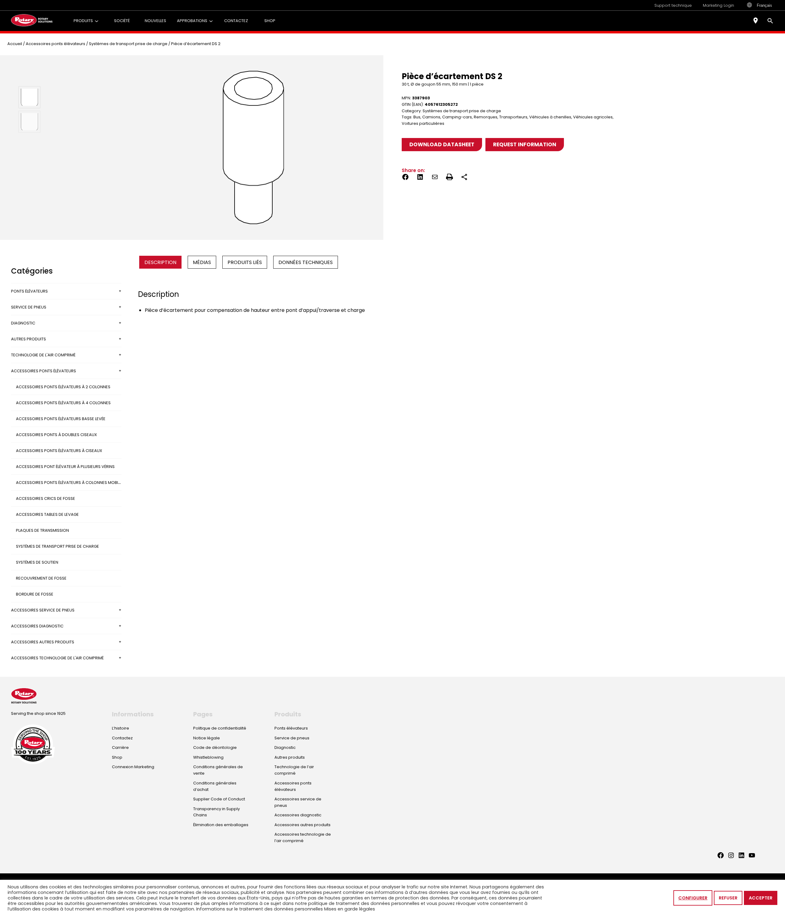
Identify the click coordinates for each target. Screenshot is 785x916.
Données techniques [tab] (305, 262)
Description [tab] (160, 262)
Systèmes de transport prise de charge (128, 44)
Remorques (485, 117)
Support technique (673, 5)
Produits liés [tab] (245, 262)
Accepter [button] (760, 898)
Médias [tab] (202, 262)
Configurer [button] (692, 898)
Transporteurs (513, 117)
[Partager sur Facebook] (405, 178)
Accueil (14, 44)
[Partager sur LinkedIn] (420, 178)
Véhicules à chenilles (550, 117)
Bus (416, 117)
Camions (431, 117)
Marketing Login (718, 5)
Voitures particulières (423, 123)
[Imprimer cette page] (449, 178)
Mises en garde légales (349, 909)
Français (764, 5)
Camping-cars (457, 117)
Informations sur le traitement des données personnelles (259, 909)
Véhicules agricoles (593, 117)
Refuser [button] (728, 898)
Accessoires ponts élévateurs (55, 44)
